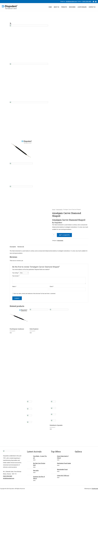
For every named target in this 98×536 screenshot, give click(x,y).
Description (13, 246)
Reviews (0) (20, 246)
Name (14, 286)
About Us (56, 7)
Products (64, 7)
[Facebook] (93, 1)
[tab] (13, 247)
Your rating (15, 273)
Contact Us (92, 7)
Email (52, 286)
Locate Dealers (82, 7)
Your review (15, 276)
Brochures (72, 7)
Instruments (59, 209)
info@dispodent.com (71, 1)
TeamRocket (95, 488)
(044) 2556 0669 (86, 1)
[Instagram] (95, 1)
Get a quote (64, 235)
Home (50, 7)
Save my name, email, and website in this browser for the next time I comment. (35, 293)
